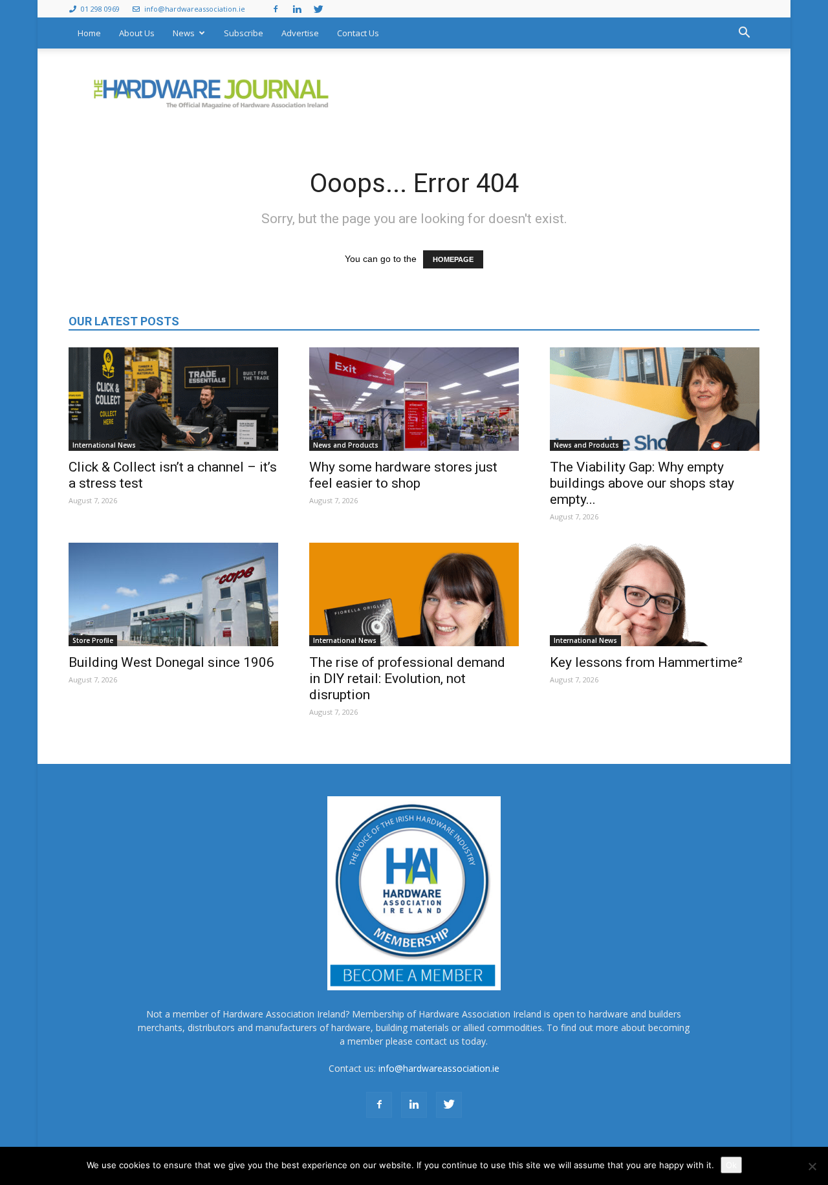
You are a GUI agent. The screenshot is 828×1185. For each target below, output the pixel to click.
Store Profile (92, 640)
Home (89, 33)
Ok (731, 1165)
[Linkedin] (297, 8)
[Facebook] (275, 8)
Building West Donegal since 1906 (171, 662)
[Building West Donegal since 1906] (173, 594)
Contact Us (358, 33)
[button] (743, 33)
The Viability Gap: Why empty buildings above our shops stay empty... (642, 483)
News (184, 33)
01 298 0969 (99, 9)
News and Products (345, 445)
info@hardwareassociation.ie (193, 9)
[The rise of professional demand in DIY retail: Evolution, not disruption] (414, 594)
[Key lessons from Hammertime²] (654, 594)
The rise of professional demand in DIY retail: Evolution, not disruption (407, 678)
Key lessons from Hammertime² (646, 662)
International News (104, 445)
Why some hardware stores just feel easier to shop (403, 475)
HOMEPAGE (453, 259)
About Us (137, 33)
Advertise (300, 33)
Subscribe (243, 33)
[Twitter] (318, 8)
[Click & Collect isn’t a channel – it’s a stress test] (173, 399)
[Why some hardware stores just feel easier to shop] (414, 399)
